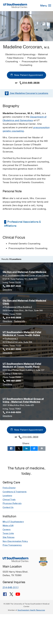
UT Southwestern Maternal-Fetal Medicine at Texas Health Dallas (22, 334)
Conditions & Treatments (14, 491)
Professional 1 (11, 338)
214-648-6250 (13, 412)
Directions (7, 289)
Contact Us (8, 507)
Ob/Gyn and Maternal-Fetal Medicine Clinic (24, 302)
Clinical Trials (9, 499)
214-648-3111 (11, 587)
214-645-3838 (31, 82)
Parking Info (19, 321)
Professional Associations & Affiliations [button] (22, 224)
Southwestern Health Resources (31, 610)
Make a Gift (8, 525)
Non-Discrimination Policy (15, 541)
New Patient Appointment (28, 75)
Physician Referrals (12, 503)
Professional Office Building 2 (18, 307)
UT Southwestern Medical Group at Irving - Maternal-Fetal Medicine (23, 400)
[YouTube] (18, 595)
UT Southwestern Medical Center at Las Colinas (27, 275)
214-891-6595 (13, 349)
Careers (6, 529)
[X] (11, 595)
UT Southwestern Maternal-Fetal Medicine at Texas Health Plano (22, 365)
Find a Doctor (9, 487)
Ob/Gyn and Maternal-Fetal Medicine (24, 272)
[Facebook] (5, 595)
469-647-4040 (13, 286)
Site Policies (8, 537)
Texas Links (8, 533)
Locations (29, 93)
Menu (44, 5)
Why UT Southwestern (13, 521)
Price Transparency (12, 545)
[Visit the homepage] (15, 5)
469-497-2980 (13, 380)
